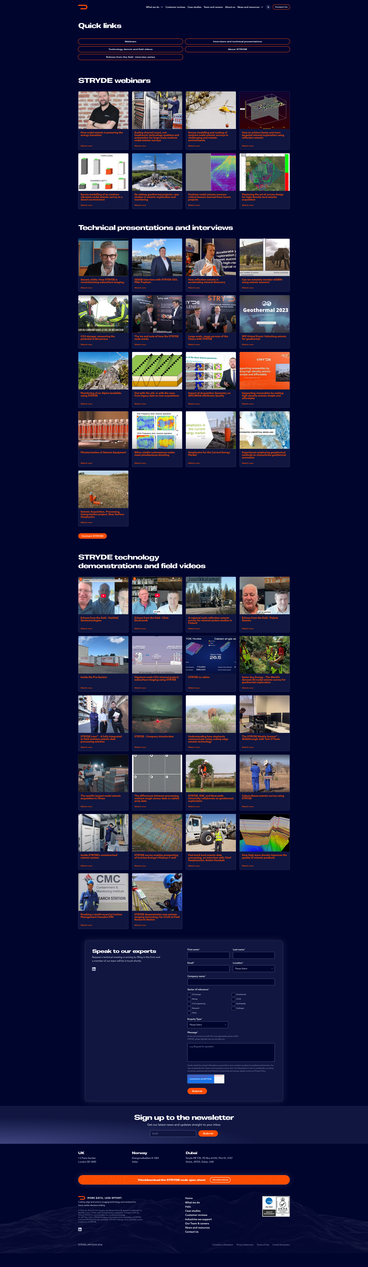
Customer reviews (175, 7)
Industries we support (198, 1219)
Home (189, 1198)
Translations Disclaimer (222, 1244)
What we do (152, 7)
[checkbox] (231, 1004)
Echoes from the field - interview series (130, 57)
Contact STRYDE (92, 536)
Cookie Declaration (281, 1244)
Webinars (130, 41)
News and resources (248, 7)
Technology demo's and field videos (131, 49)
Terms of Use (263, 1244)
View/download (220, 1180)
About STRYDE (237, 49)
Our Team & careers (197, 1223)
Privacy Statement (245, 1244)
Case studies (194, 7)
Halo (188, 1206)
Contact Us (281, 7)
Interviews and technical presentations (237, 41)
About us (230, 7)
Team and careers (213, 7)
